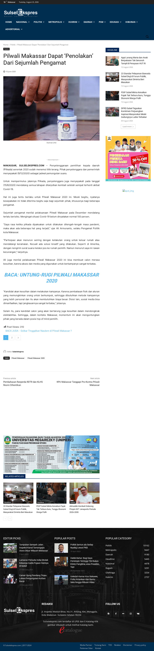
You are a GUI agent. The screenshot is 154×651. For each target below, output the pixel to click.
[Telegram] (27, 364)
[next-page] (10, 519)
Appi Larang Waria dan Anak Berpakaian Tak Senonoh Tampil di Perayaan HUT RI (134, 60)
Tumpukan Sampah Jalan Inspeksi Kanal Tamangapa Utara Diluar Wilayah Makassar (33, 547)
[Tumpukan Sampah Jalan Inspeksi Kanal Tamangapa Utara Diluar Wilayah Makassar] (10, 548)
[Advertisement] (51, 414)
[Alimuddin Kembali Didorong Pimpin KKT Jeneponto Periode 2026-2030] (84, 493)
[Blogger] (108, 614)
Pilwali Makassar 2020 (36, 358)
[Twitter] (13, 364)
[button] (147, 36)
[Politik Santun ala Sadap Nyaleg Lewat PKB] (61, 548)
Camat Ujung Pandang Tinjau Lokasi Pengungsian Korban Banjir (33, 578)
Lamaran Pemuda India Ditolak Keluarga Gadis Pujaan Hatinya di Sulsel (33, 563)
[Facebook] (6, 364)
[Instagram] (131, 614)
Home (5, 44)
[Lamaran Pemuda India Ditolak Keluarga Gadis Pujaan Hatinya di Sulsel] (10, 563)
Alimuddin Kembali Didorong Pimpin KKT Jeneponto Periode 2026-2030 (82, 509)
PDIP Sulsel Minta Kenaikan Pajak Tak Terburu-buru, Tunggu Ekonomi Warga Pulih (51, 509)
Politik (12, 44)
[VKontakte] (138, 614)
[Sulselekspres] (5, 351)
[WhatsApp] (20, 364)
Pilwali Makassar (18, 358)
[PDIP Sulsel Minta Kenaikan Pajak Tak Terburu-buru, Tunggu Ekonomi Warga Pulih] (51, 493)
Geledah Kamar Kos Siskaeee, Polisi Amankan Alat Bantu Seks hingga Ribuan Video (84, 579)
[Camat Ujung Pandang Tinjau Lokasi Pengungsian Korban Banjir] (10, 579)
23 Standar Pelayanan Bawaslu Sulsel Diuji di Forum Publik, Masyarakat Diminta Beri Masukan (18, 509)
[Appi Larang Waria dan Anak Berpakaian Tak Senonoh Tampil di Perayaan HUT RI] (112, 61)
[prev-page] (5, 519)
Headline (7, 502)
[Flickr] (123, 614)
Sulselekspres (18, 351)
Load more (127, 126)
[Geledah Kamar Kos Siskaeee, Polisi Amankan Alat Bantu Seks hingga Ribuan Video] (61, 580)
